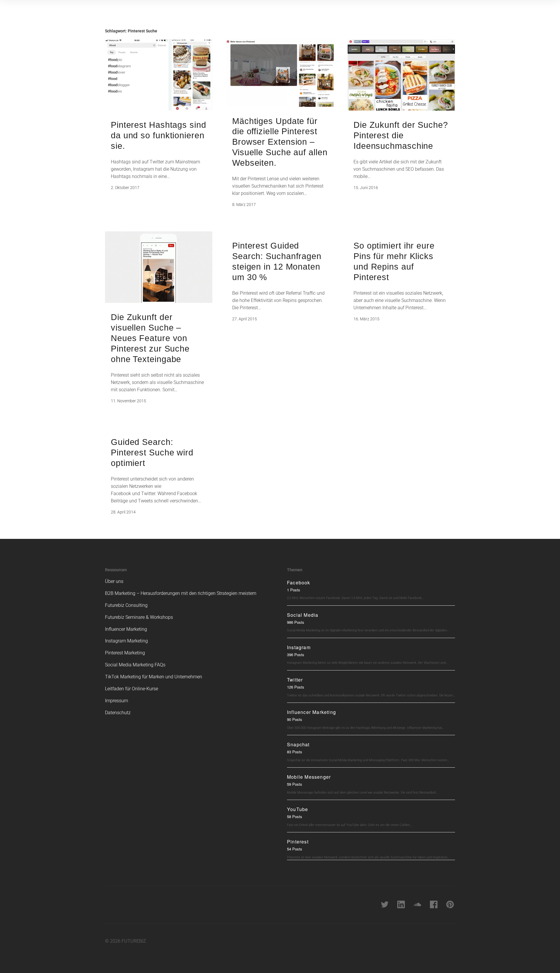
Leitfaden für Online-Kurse (131, 688)
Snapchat (298, 744)
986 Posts (295, 622)
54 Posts (294, 849)
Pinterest (298, 841)
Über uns (114, 581)
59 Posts (294, 784)
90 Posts (294, 719)
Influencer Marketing (126, 629)
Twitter (295, 679)
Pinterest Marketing (125, 653)
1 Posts (293, 590)
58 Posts (294, 816)
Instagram (299, 647)
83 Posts (294, 751)
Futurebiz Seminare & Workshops (139, 617)
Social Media (302, 615)
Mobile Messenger (309, 776)
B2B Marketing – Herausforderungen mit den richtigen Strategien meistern (180, 593)
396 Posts (295, 654)
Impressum (116, 700)
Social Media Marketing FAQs (135, 665)
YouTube (297, 809)
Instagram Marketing (126, 641)
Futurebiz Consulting (126, 605)
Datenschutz (118, 712)
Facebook (298, 582)
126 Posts (295, 687)
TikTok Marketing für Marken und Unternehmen (153, 676)
